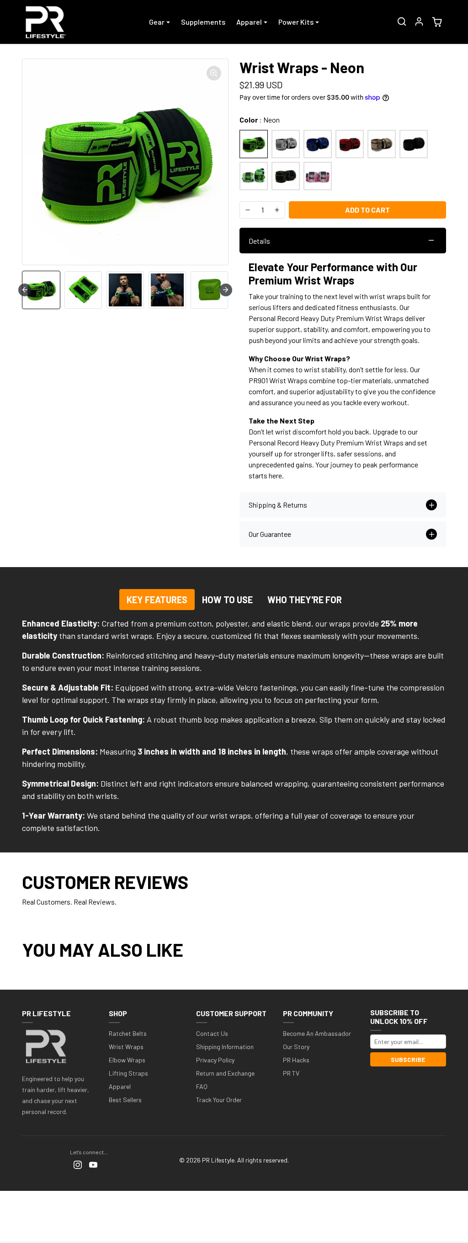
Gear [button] (157, 21)
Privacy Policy (215, 1060)
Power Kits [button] (296, 21)
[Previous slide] (24, 976)
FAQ (201, 1086)
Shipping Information (225, 1046)
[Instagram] (77, 1164)
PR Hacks (296, 1060)
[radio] (253, 144)
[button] (401, 21)
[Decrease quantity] (247, 210)
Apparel (120, 1086)
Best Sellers (125, 1100)
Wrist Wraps (126, 1046)
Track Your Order (219, 1100)
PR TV (291, 1073)
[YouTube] (93, 1164)
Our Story (296, 1046)
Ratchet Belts (128, 1033)
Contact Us (212, 1033)
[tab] (157, 599)
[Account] (419, 21)
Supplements (203, 21)
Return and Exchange (225, 1073)
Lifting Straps (128, 1073)
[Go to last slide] (24, 290)
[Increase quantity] (277, 210)
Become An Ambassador (317, 1033)
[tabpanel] (234, 725)
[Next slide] (225, 290)
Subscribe (408, 1059)
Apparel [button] (249, 21)
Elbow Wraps (127, 1060)
